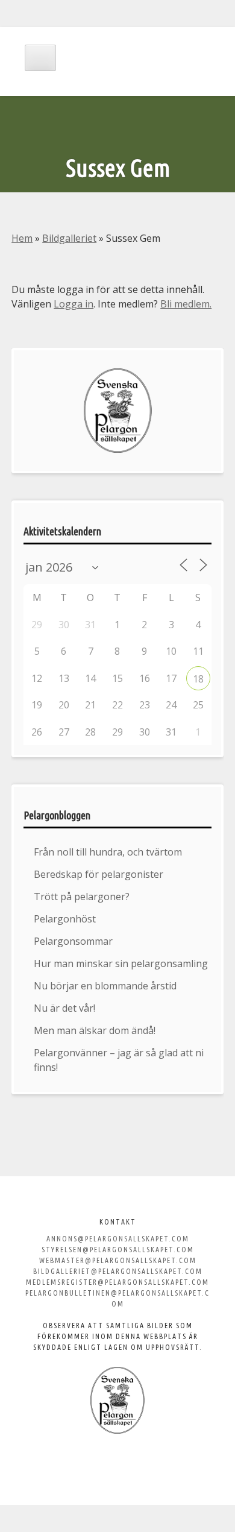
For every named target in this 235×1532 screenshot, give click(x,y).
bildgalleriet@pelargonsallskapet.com (117, 1271)
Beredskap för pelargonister (98, 874)
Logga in (73, 303)
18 (198, 679)
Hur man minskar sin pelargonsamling (121, 963)
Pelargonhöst (65, 918)
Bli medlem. (186, 303)
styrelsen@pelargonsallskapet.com (118, 1249)
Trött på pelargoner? (82, 896)
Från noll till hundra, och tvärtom (108, 852)
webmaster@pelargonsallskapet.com (117, 1260)
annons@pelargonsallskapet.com (117, 1239)
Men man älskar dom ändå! (94, 1030)
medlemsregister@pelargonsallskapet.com (117, 1282)
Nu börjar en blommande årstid (105, 985)
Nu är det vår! (64, 1008)
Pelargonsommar (73, 941)
